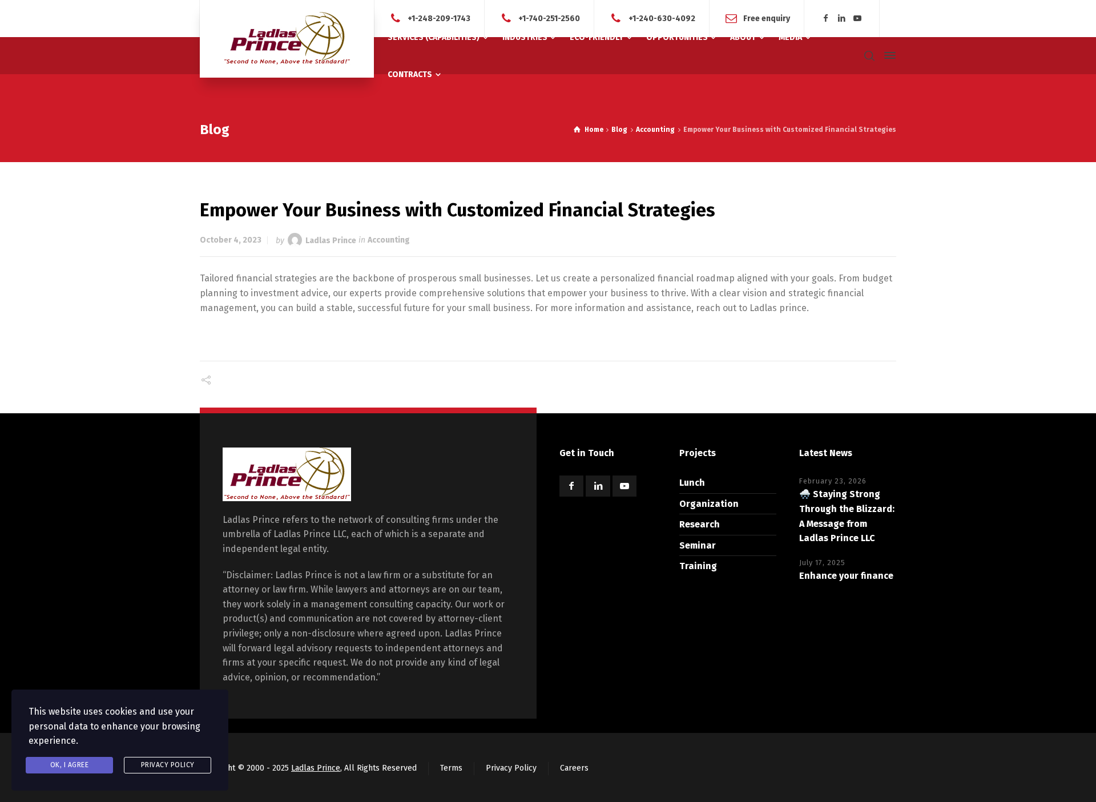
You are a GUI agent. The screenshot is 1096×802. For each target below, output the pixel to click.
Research (699, 524)
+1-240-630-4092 (661, 18)
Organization (709, 503)
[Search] (869, 55)
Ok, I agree (69, 765)
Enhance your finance (846, 575)
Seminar (697, 545)
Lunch (692, 482)
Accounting (389, 240)
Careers (574, 768)
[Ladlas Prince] (287, 39)
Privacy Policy (511, 768)
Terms (451, 768)
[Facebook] (826, 18)
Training (698, 566)
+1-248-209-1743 (439, 18)
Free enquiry (766, 18)
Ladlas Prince (330, 240)
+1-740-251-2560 (549, 18)
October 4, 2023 (230, 240)
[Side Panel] (887, 55)
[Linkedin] (842, 18)
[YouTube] (857, 18)
